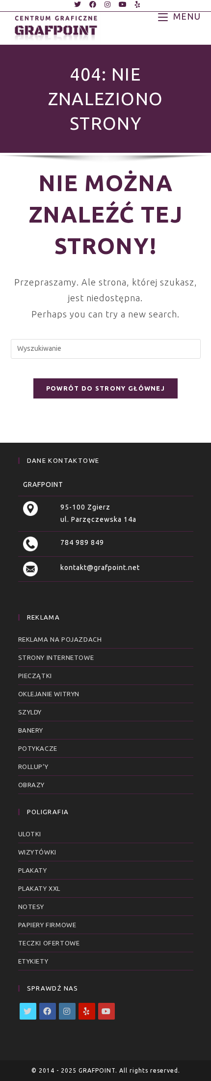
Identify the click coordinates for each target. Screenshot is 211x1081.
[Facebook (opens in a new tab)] (93, 4)
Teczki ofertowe (49, 942)
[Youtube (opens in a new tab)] (123, 4)
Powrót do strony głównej (105, 388)
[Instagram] (67, 1011)
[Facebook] (47, 1011)
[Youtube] (106, 1011)
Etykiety (33, 961)
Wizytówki (37, 852)
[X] (28, 1011)
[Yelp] (87, 1011)
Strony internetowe (56, 657)
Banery (31, 730)
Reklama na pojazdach (60, 639)
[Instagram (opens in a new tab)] (108, 4)
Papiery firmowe (47, 924)
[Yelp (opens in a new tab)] (136, 4)
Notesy (31, 906)
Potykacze (37, 748)
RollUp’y (33, 766)
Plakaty (32, 870)
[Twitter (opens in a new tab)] (77, 4)
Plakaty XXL (39, 888)
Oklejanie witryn (49, 693)
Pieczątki (35, 675)
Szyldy (30, 712)
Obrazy (31, 784)
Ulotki (30, 833)
